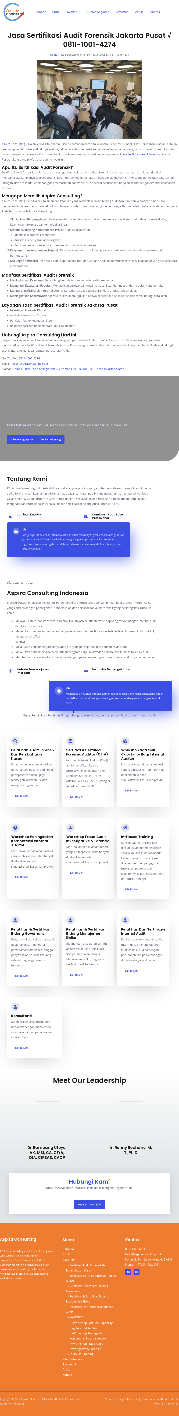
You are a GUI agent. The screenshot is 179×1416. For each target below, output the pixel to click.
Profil (56, 12)
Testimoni (122, 12)
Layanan (71, 12)
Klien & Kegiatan (98, 12)
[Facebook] (128, 1272)
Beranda (40, 12)
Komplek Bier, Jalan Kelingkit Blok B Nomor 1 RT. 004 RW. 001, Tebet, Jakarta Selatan (68, 369)
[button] (79, 12)
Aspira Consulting (13, 144)
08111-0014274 (135, 1249)
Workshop (76, 1317)
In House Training (82, 1354)
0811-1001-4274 (29, 358)
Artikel (139, 12)
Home (53, 54)
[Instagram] (136, 1272)
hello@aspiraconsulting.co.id (29, 364)
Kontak (155, 12)
